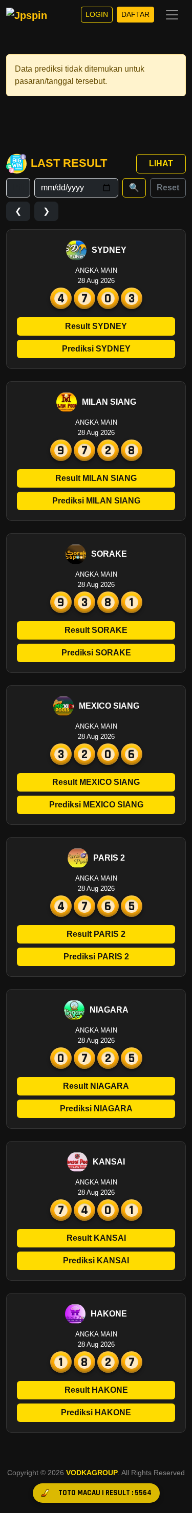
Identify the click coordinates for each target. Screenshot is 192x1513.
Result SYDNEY (96, 326)
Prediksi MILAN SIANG (96, 500)
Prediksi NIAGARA (96, 1108)
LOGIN (97, 14)
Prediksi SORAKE (96, 652)
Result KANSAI (96, 1238)
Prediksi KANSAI (96, 1260)
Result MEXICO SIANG (96, 782)
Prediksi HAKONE (96, 1412)
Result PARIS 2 (96, 934)
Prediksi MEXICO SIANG (96, 804)
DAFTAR (135, 14)
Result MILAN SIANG (96, 478)
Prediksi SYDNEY (96, 348)
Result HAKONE (96, 1390)
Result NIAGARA (96, 1086)
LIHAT (161, 163)
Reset (168, 187)
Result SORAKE (96, 630)
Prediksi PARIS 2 (96, 956)
